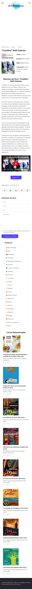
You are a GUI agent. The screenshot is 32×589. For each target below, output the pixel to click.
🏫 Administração (11, 247)
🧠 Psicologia (10, 308)
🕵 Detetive (9, 271)
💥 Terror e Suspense (12, 322)
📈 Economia (10, 278)
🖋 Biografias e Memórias (13, 261)
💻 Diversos (9, 275)
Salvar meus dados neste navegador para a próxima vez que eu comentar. (16, 231)
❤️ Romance (10, 319)
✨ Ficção (9, 285)
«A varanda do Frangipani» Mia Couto (15, 508)
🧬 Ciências (9, 264)
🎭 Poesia (9, 302)
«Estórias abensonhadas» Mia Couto (15, 538)
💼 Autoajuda (10, 254)
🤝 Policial (9, 305)
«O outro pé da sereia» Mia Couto (14, 478)
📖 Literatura (10, 298)
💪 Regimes (9, 312)
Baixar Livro (16, 177)
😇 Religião (9, 315)
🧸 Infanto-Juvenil (11, 295)
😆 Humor (9, 291)
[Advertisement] (16, 30)
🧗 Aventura (9, 258)
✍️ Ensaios (9, 281)
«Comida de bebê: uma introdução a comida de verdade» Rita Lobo (15, 355)
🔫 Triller (8, 326)
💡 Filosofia (9, 288)
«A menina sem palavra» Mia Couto (14, 567)
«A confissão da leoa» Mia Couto (14, 417)
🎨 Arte (8, 251)
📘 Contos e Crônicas (12, 268)
